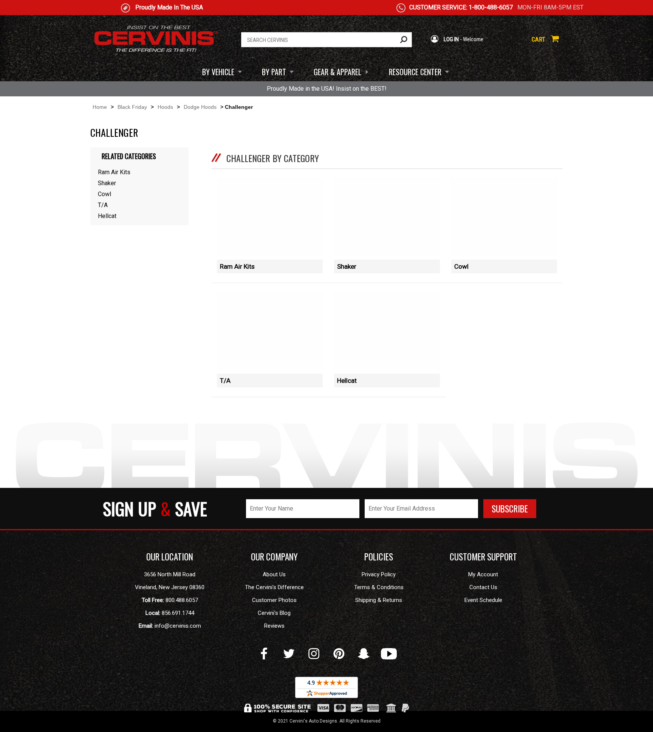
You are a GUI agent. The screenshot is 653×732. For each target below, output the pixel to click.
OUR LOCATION (169, 556)
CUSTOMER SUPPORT (483, 556)
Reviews (274, 625)
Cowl (461, 266)
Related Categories (129, 156)
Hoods (165, 107)
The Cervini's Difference (274, 587)
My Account (483, 574)
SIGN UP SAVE (155, 508)
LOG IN (451, 39)
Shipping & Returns (378, 600)
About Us (274, 574)
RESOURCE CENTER (415, 71)
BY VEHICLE (218, 71)
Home (100, 107)
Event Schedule (483, 600)
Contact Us (483, 587)
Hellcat (347, 380)
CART (539, 39)
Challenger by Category (272, 158)
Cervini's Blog (274, 613)
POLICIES (378, 556)
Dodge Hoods (200, 107)
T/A (225, 380)
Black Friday (132, 107)
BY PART (274, 71)
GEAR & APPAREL (337, 71)
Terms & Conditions (379, 587)
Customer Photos (274, 600)
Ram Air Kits (237, 266)
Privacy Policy (379, 574)
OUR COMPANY (274, 556)
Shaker (346, 266)
